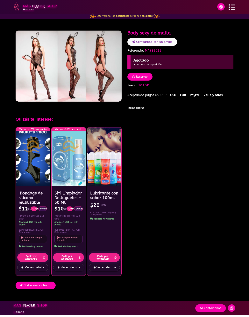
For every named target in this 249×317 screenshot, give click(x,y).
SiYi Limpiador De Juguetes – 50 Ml (68, 198)
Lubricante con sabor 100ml (104, 195)
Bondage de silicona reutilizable (31, 198)
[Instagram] (221, 7)
